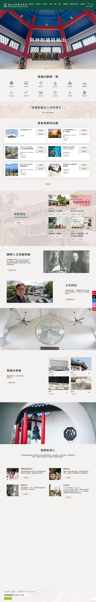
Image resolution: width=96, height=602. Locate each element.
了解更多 (26, 477)
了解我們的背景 (12, 270)
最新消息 (51, 214)
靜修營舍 (11, 86)
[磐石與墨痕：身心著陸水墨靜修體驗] (54, 170)
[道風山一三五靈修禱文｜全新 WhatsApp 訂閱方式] (81, 223)
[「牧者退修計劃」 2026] (11, 133)
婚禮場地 (55, 86)
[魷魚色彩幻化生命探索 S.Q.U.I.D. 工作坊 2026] (54, 151)
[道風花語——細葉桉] (59, 223)
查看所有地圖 (11, 382)
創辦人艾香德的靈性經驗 (48, 112)
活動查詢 (40, 86)
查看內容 (41, 134)
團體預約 (84, 86)
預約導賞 (26, 96)
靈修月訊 (80, 214)
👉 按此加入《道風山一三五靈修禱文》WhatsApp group (19, 591)
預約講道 (70, 86)
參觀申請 (26, 86)
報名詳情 (41, 151)
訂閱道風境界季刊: (9, 595)
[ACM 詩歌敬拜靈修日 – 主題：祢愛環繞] (54, 133)
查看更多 (48, 184)
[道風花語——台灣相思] (59, 200)
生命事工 (58, 214)
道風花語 (64, 214)
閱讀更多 (19, 222)
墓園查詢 (84, 96)
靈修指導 (11, 96)
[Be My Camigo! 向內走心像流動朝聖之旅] (11, 169)
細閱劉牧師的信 (70, 299)
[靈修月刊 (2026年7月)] (81, 200)
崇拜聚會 (70, 96)
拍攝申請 (55, 96)
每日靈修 (80, 239)
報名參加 (84, 168)
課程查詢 (40, 96)
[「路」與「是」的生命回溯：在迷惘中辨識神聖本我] (11, 152)
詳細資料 (41, 130)
